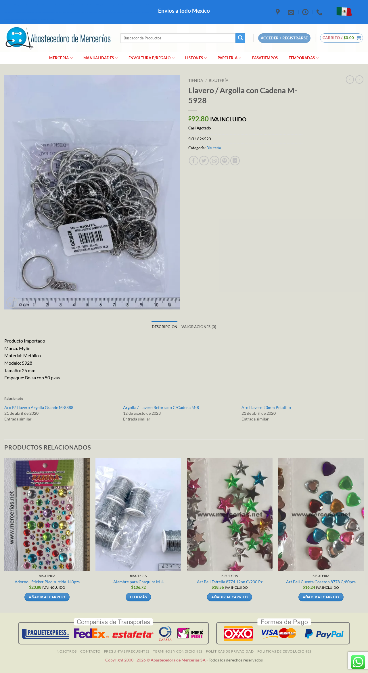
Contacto (90, 651)
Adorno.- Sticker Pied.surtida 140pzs (47, 581)
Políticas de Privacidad (230, 651)
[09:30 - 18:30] (306, 12)
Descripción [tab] (165, 326)
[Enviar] (240, 38)
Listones (194, 58)
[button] (341, 38)
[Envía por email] (214, 160)
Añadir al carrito (47, 597)
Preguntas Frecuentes (127, 651)
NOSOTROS (67, 651)
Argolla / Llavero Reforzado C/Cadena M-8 (161, 407)
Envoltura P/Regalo (150, 58)
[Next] (363, 534)
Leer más (138, 597)
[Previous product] (359, 79)
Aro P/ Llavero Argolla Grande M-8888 (38, 407)
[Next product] (350, 79)
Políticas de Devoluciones (284, 651)
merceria (59, 58)
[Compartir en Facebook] (193, 160)
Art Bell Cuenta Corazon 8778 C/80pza (321, 581)
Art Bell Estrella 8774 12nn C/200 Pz (229, 581)
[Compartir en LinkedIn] (235, 160)
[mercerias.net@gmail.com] (292, 12)
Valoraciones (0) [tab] (198, 326)
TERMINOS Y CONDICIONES (177, 651)
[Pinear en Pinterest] (224, 160)
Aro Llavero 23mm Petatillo (266, 407)
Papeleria (227, 58)
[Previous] (4, 534)
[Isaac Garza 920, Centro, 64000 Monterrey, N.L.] (278, 12)
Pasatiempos (265, 58)
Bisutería (219, 80)
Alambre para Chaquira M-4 (138, 581)
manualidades (98, 58)
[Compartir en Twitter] (204, 160)
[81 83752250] (320, 12)
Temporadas (302, 58)
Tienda (195, 80)
